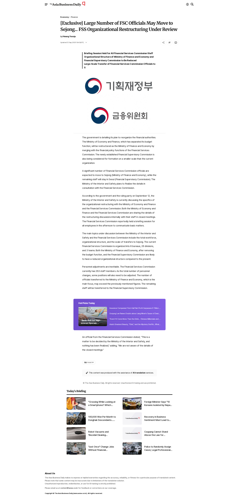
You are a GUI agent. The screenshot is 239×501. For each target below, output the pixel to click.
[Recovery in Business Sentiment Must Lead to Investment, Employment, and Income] (132, 424)
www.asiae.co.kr (80, 493)
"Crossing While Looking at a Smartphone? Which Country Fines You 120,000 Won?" (101, 403)
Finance (74, 17)
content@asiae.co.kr (69, 488)
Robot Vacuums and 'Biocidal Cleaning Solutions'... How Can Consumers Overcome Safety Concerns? (99, 433)
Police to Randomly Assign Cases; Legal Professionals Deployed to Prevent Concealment (158, 448)
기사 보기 (88, 362)
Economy (64, 17)
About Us (50, 473)
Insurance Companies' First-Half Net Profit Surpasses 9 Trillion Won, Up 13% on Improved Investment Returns (135, 308)
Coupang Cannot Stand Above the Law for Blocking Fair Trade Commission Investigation (157, 433)
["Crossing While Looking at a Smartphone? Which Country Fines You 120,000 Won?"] (76, 409)
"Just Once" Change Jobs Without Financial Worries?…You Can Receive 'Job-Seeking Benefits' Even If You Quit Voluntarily (102, 448)
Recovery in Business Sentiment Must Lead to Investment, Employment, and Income (157, 418)
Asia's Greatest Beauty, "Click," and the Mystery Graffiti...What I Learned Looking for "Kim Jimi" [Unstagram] (135, 324)
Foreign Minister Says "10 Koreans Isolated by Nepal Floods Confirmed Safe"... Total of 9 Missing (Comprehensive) (157, 403)
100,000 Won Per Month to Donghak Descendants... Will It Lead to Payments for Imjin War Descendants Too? (102, 418)
